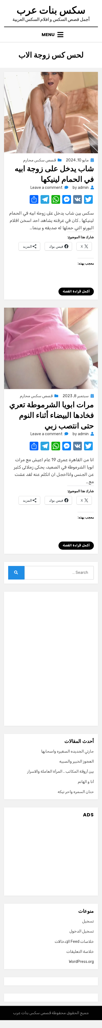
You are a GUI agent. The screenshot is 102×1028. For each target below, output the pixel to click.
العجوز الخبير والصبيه (76, 761)
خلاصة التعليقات (80, 951)
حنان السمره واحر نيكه (76, 792)
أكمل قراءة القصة (76, 291)
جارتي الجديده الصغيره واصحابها (67, 751)
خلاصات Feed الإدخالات (74, 941)
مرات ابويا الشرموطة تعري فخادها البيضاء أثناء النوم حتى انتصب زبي (51, 415)
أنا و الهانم (86, 781)
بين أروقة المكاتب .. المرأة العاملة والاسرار (60, 771)
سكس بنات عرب (51, 10)
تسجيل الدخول (81, 931)
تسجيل (88, 921)
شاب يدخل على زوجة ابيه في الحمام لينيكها (54, 173)
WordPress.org (81, 961)
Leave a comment (46, 187)
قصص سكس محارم (39, 160)
